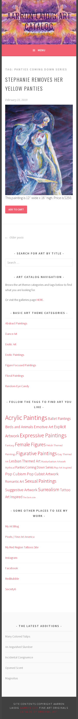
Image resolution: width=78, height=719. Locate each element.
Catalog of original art (39, 711)
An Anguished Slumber (18, 647)
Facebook (11, 568)
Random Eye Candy (17, 386)
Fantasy (9, 445)
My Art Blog (12, 526)
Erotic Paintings (14, 355)
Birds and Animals (19, 426)
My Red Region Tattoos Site (21, 547)
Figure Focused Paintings (20, 365)
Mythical (10, 467)
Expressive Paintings (43, 435)
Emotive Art (43, 426)
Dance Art (11, 334)
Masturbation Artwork (53, 461)
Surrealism (48, 489)
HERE (40, 300)
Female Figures (30, 444)
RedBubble (12, 579)
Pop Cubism (15, 473)
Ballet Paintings (59, 418)
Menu (41, 50)
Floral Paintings (14, 376)
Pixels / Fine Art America (19, 537)
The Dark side (29, 497)
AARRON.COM (29, 707)
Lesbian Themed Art (25, 461)
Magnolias (11, 678)
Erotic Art (10, 344)
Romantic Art (14, 481)
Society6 (10, 589)
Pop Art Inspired (63, 467)
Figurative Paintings (36, 453)
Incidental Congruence (19, 657)
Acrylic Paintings (26, 418)
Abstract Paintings (16, 323)
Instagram (11, 558)
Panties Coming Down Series (34, 467)
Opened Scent (14, 668)
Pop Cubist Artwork (42, 473)
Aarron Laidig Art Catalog (39, 21)
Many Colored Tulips (17, 636)
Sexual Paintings (40, 481)
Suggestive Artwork (21, 489)
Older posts (16, 237)
